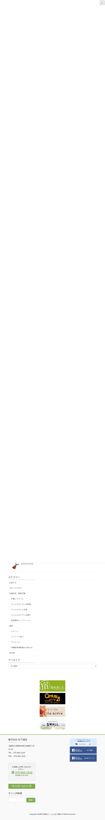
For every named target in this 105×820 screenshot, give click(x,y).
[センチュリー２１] (52, 698)
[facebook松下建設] (83, 750)
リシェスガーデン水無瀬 (21, 604)
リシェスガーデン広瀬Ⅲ (21, 615)
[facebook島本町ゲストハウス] (83, 758)
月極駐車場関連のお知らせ (22, 647)
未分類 (12, 653)
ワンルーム (15, 642)
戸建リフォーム (17, 599)
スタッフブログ (15, 588)
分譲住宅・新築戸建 (17, 593)
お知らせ (12, 583)
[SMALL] (52, 724)
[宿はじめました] (52, 686)
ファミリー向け (17, 637)
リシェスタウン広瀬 (19, 610)
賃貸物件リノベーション (21, 620)
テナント (14, 631)
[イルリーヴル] (52, 711)
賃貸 (11, 626)
